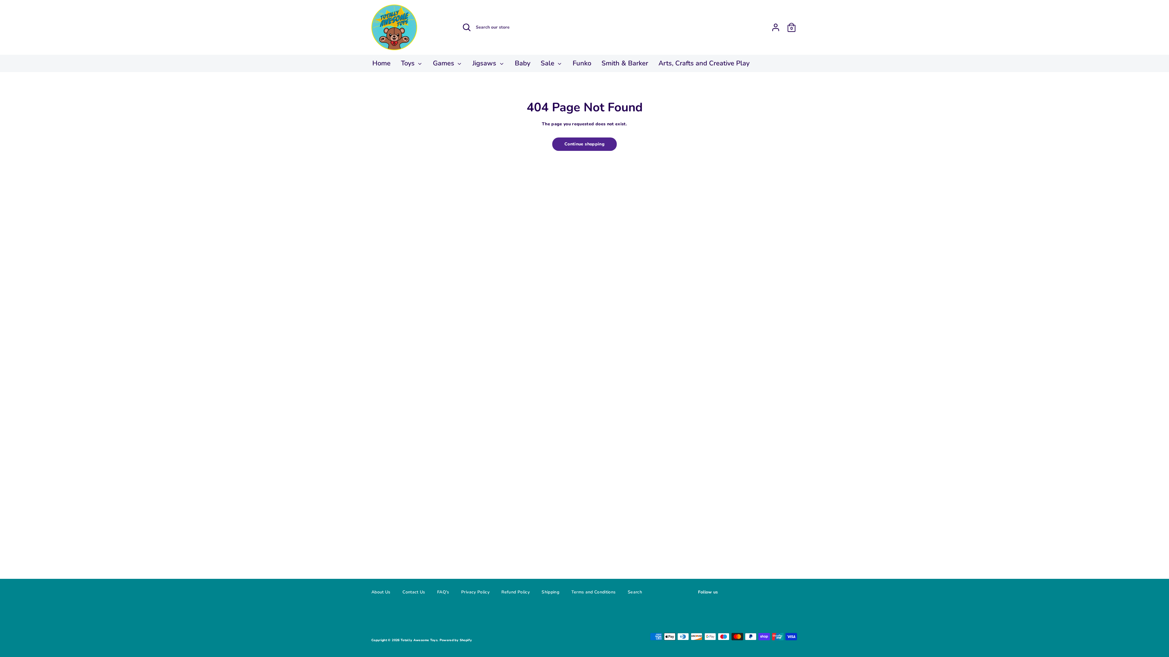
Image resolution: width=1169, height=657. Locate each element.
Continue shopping (584, 144)
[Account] (776, 25)
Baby (522, 63)
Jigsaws (485, 63)
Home (381, 63)
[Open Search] (467, 27)
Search (635, 592)
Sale (548, 63)
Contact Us (413, 592)
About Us (381, 592)
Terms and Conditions (593, 592)
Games (444, 63)
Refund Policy (515, 592)
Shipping (550, 592)
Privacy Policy (475, 592)
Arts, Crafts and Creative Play (703, 63)
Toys (408, 63)
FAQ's (443, 592)
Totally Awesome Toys (419, 640)
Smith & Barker (625, 63)
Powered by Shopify (456, 640)
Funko (582, 63)
